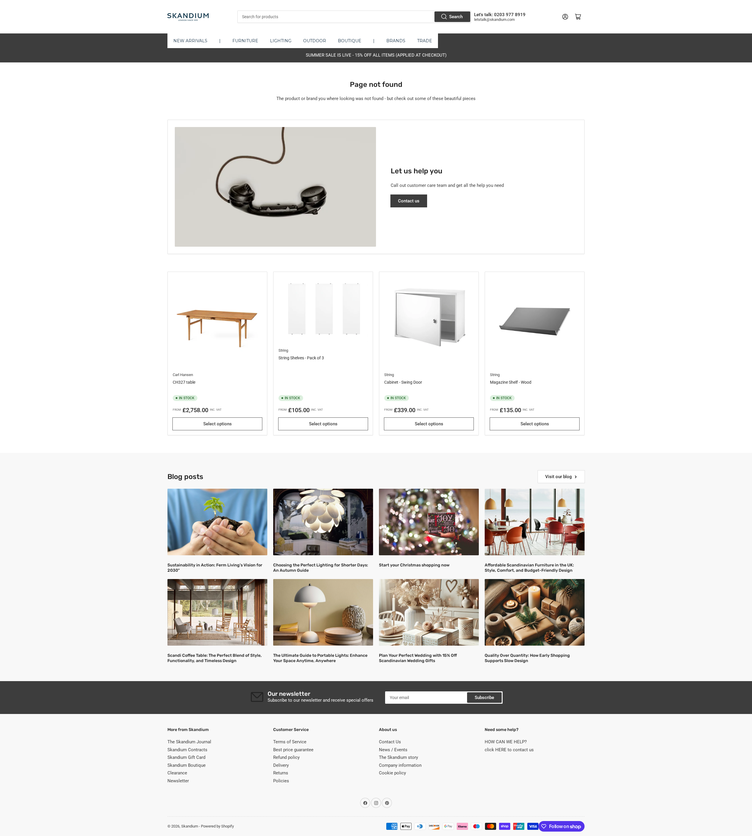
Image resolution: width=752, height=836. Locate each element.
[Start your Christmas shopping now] (429, 522)
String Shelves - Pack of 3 (301, 358)
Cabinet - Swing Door (403, 382)
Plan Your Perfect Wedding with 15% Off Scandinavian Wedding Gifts (418, 658)
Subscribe (484, 697)
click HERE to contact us (509, 749)
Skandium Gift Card (186, 757)
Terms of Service (289, 741)
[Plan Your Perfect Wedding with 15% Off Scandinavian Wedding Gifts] (429, 612)
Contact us (408, 201)
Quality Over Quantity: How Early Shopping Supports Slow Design (527, 658)
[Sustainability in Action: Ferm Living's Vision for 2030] (217, 522)
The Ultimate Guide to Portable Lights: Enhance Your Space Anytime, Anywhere (320, 658)
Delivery (281, 765)
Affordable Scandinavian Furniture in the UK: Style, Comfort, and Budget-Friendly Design (529, 568)
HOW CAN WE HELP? (506, 741)
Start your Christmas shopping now (414, 565)
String (283, 350)
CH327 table (184, 382)
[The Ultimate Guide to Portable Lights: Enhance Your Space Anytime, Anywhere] (323, 612)
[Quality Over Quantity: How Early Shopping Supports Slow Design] (535, 612)
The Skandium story (398, 757)
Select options (217, 424)
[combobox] (354, 17)
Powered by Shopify (217, 826)
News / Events (393, 749)
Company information (400, 765)
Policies (281, 780)
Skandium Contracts (187, 749)
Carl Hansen (183, 375)
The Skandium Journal (189, 741)
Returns (280, 773)
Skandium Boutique (186, 765)
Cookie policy (392, 773)
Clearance (177, 773)
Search (456, 16)
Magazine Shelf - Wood (510, 382)
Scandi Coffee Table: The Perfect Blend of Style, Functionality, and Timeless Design (214, 658)
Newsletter (178, 780)
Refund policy (286, 757)
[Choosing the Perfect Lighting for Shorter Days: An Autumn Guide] (323, 522)
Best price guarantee (293, 749)
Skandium (189, 826)
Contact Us (390, 741)
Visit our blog (558, 476)
